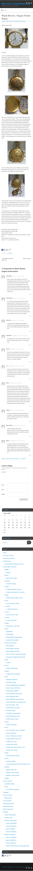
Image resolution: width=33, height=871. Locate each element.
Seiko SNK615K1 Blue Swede (14, 693)
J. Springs (7, 606)
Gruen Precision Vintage (12, 603)
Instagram (6, 792)
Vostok (6, 758)
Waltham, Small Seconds (12, 775)
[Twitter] (29, 3)
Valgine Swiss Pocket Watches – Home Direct (16, 458)
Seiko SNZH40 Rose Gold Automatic (16, 702)
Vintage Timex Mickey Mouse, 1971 (15, 747)
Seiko (6, 676)
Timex (6, 727)
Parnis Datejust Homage (12, 648)
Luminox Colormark (11, 620)
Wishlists (5, 812)
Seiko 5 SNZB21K (11, 843)
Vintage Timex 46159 (11, 744)
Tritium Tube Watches (10, 815)
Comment (3, 472)
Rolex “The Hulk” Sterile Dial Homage (16, 654)
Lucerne (7, 612)
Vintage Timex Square (12, 750)
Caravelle (7, 581)
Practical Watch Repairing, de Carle (14, 564)
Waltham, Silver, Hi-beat (12, 772)
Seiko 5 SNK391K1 (11, 826)
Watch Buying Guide (8, 803)
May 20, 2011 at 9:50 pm (18, 276)
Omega (7, 623)
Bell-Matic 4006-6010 (11, 679)
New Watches (16, 21)
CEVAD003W (9, 634)
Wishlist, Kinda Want (10, 834)
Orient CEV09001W (11, 823)
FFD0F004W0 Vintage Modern (14, 637)
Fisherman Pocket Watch (12, 755)
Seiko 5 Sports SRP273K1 (13, 688)
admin (4, 21)
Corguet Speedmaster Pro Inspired (15, 592)
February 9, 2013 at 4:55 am (17, 349)
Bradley (7, 569)
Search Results (7, 800)
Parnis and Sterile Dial (10, 643)
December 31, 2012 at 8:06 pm (19, 335)
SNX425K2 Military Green (13, 716)
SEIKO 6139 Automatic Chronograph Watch (17, 846)
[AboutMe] (31, 3)
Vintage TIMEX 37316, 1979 (13, 738)
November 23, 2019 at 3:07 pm (17, 440)
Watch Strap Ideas (8, 809)
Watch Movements (8, 806)
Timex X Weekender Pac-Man (14, 736)
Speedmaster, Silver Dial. (12, 626)
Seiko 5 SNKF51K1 (11, 840)
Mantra (22, 867)
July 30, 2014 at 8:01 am (19, 425)
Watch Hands (8, 798)
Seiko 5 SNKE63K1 (11, 837)
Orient (6, 628)
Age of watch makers (8, 558)
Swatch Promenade (11, 724)
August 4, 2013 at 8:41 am (17, 410)
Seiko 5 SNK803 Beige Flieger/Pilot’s (15, 685)
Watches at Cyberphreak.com (16, 3)
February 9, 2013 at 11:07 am (17, 366)
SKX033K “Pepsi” (10, 710)
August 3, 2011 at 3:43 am (18, 320)
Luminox (7, 617)
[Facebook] (26, 3)
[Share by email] (7, 250)
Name (3, 485)
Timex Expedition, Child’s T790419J (15, 730)
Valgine (7, 753)
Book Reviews (7, 561)
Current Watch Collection (9, 566)
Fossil (6, 786)
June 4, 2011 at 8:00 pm (19, 298)
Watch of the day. (27, 258)
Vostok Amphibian (11, 761)
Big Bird (8, 572)
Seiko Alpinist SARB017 (12, 691)
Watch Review (23, 21)
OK (28, 542)
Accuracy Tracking (8, 555)
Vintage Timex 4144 (11, 741)
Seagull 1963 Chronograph (13, 674)
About (4, 552)
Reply (30, 294)
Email (3, 490)
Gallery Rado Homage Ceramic (14, 597)
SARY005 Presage (11, 682)
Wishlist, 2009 (8, 817)
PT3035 (8, 662)
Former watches (7, 781)
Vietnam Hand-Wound (12, 668)
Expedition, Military (10, 784)
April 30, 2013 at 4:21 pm (16, 383)
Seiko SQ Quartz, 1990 (12, 705)
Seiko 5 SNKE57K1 (11, 831)
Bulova (6, 575)
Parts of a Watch (7, 795)
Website (3, 494)
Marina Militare (10, 645)
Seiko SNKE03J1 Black (12, 696)
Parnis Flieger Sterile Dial (12, 651)
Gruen (6, 600)
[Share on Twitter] (5, 250)
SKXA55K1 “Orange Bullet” (13, 713)
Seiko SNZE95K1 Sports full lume (15, 699)
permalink (10, 253)
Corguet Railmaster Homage (13, 589)
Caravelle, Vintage (11, 583)
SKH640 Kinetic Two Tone (13, 707)
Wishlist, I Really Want (10, 820)
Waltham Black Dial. (11, 769)
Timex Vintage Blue (11, 733)
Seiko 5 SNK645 (10, 829)
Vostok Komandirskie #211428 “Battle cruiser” (18, 764)
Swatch (7, 722)
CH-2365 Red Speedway (12, 789)
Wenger (7, 778)
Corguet (7, 586)
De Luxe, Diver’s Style (12, 614)
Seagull (7, 671)
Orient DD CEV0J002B (12, 640)
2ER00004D (9, 631)
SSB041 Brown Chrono (12, 719)
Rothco (7, 665)
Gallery (7, 595)
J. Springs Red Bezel (11, 609)
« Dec (4, 532)
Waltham (7, 767)
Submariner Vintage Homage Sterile (15, 657)
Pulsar (6, 659)
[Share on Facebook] (2, 250)
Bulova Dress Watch (11, 578)
